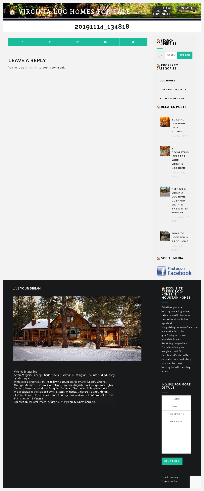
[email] (133, 42)
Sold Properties (172, 98)
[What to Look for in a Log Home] (166, 236)
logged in (31, 67)
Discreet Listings (173, 89)
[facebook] (22, 42)
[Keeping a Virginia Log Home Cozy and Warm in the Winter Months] (166, 192)
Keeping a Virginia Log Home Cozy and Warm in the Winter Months (180, 201)
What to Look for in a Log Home (180, 237)
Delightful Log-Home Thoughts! (162, 11)
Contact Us (187, 8)
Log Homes (168, 80)
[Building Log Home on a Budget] (166, 122)
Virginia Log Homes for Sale (70, 12)
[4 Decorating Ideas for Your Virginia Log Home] (166, 151)
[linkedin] (106, 42)
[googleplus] (78, 42)
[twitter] (50, 42)
